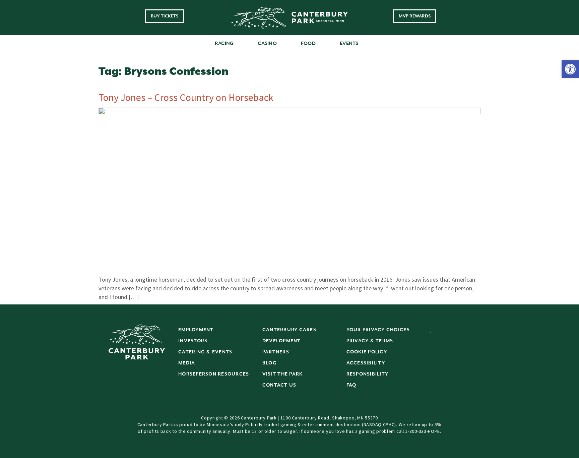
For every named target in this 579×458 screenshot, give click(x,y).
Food (308, 43)
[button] (570, 69)
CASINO (267, 43)
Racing (224, 43)
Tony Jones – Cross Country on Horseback (186, 97)
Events (349, 43)
